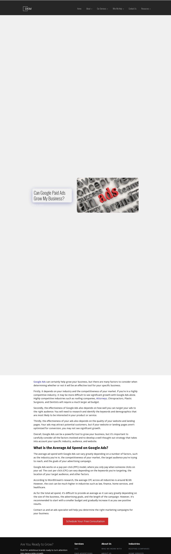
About (88, 8)
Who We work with (112, 549)
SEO (76, 549)
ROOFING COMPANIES (139, 549)
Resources (145, 8)
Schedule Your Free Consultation (85, 521)
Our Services (101, 8)
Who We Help (117, 8)
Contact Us (132, 8)
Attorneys (101, 398)
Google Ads (40, 381)
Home (79, 8)
